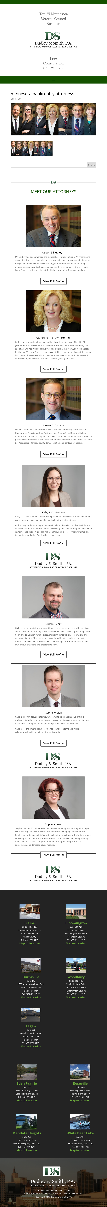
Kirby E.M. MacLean (53, 512)
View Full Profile (53, 281)
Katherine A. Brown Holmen (53, 338)
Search (91, 165)
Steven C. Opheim (53, 425)
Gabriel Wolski (53, 712)
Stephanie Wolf (53, 824)
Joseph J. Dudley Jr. (53, 252)
